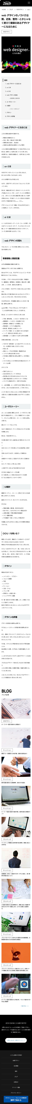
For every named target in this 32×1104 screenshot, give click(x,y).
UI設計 (8, 105)
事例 (16, 1071)
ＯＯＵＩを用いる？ (15, 108)
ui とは (9, 91)
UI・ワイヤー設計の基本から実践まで (10, 724)
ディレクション (7, 750)
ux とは (9, 87)
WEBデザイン (20, 9)
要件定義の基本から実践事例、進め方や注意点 (13, 782)
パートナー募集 (16, 1087)
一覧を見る (23, 1006)
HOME (4, 9)
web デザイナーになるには (14, 83)
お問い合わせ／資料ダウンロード (16, 1040)
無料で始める (16, 1099)
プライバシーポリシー (16, 1092)
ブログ (11, 9)
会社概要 (16, 1065)
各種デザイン (16, 1060)
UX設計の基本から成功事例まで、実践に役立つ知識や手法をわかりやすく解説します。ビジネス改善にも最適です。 (15, 906)
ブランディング (7, 839)
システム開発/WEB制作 (16, 1055)
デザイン (9, 112)
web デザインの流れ (12, 95)
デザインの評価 (11, 116)
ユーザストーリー (11, 101)
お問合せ (16, 1082)
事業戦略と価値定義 (15, 98)
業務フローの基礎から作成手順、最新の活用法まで (14, 753)
